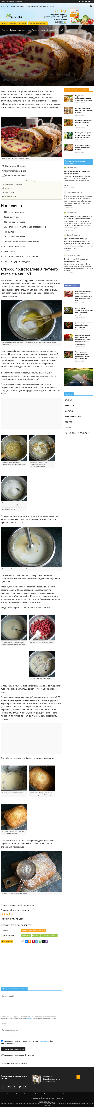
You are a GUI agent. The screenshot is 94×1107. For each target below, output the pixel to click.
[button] (91, 6)
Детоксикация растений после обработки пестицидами (84, 325)
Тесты (13, 6)
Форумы (43, 6)
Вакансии (38, 1094)
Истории (69, 411)
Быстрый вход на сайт (10, 1036)
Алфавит (13, 23)
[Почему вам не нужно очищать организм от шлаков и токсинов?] (68, 135)
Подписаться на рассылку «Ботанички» (19, 1055)
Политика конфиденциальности (42, 1098)
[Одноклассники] (29, 941)
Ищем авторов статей (75, 382)
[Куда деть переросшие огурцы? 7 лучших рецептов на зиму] (68, 122)
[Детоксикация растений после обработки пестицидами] (68, 325)
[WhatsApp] (40, 941)
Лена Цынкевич (7, 85)
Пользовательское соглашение (74, 1094)
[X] (43, 941)
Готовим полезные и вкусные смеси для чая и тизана (84, 110)
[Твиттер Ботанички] (89, 1)
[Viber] (46, 941)
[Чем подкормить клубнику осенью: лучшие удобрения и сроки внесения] (68, 354)
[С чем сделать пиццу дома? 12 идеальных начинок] (68, 147)
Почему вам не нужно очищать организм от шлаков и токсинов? (83, 135)
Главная (4, 23)
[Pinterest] (33, 941)
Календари (22, 23)
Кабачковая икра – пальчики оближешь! (78, 196)
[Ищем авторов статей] (78, 377)
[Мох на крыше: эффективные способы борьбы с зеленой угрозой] (68, 310)
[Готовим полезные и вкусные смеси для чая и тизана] (68, 110)
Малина (36, 935)
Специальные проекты (37, 23)
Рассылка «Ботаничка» (24, 1094)
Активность (18, 1)
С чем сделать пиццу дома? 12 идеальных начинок (83, 147)
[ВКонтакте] (26, 941)
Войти (3, 1)
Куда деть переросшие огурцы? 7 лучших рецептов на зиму (83, 123)
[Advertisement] (31, 966)
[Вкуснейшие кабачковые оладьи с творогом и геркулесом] (68, 98)
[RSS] (92, 1)
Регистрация (10, 1)
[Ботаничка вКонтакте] (82, 1)
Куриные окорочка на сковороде (75, 239)
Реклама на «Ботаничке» (52, 1094)
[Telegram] (36, 941)
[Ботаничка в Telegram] (85, 1)
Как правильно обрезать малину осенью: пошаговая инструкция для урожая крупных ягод (84, 296)
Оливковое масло (49, 935)
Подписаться (44, 1041)
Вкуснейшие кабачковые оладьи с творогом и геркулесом (83, 98)
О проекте (10, 1094)
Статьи (3, 6)
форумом (29, 1018)
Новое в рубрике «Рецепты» (76, 90)
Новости (69, 406)
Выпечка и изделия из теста (20, 30)
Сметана (26, 935)
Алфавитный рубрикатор (77, 433)
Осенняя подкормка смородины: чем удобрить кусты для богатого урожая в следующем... (82, 339)
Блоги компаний (32, 6)
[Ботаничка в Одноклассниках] (79, 1)
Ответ (52, 6)
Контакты (59, 1098)
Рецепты (20, 6)
